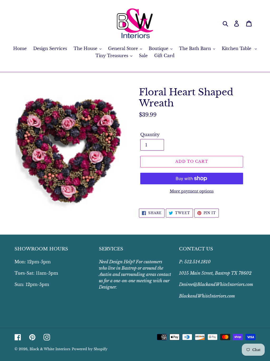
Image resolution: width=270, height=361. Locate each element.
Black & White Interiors (50, 349)
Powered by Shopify (89, 349)
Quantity (150, 134)
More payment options (192, 191)
